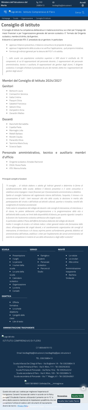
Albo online (73, 262)
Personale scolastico (43, 263)
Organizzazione (27, 18)
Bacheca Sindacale (71, 276)
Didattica (6, 296)
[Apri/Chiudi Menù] (5, 12)
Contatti (16, 290)
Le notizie (73, 255)
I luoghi (16, 258)
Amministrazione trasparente (73, 270)
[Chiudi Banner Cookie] (82, 387)
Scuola (16, 18)
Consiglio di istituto (43, 18)
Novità (61, 249)
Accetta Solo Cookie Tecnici (68, 401)
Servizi (33, 249)
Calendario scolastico (16, 279)
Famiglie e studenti (43, 257)
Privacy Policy (23, 405)
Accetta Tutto (77, 396)
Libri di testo (18, 321)
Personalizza (62, 396)
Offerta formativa (14, 304)
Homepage (6, 18)
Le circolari (73, 258)
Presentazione (19, 255)
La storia (16, 287)
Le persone (17, 262)
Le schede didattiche (15, 310)
